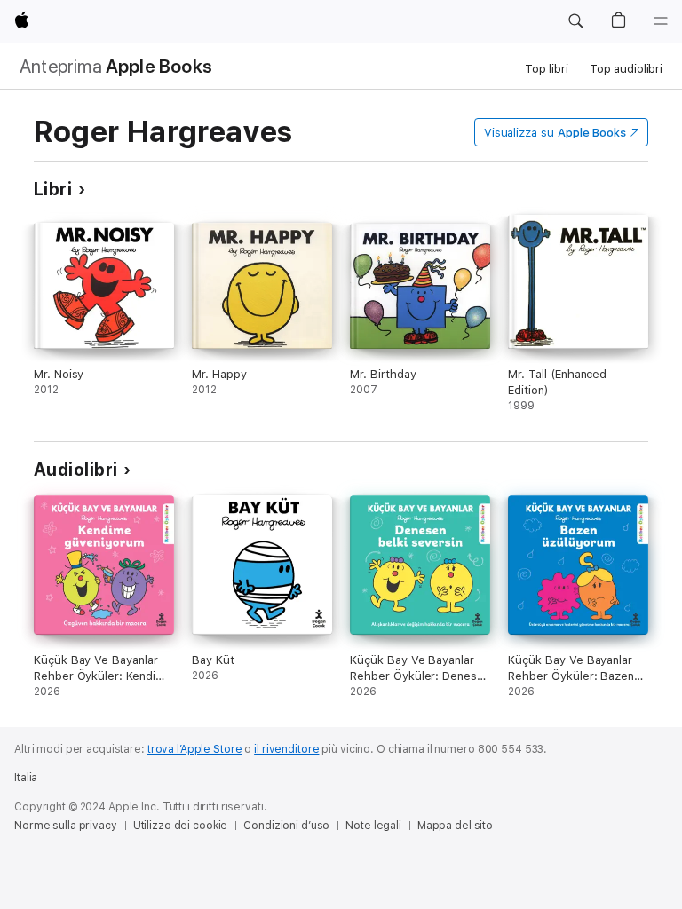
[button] (575, 21)
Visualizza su (555, 132)
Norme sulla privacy (65, 825)
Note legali (373, 825)
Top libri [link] (546, 68)
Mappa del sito (455, 825)
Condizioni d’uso (286, 825)
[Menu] (660, 21)
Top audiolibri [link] (626, 68)
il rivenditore (286, 749)
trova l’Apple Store (194, 749)
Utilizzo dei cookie (180, 825)
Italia (25, 777)
